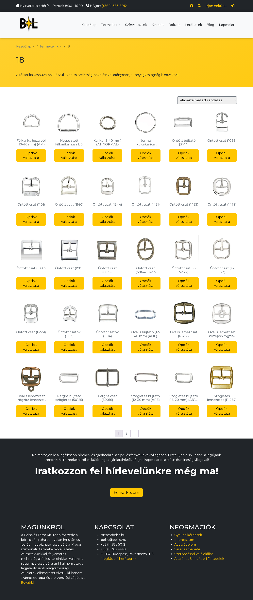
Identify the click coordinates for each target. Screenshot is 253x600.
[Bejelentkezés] (233, 6)
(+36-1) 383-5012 (114, 6)
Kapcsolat (226, 25)
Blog (210, 25)
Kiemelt (158, 25)
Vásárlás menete (187, 549)
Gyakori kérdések (188, 535)
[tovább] (27, 582)
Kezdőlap (88, 25)
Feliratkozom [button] (126, 492)
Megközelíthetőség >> (118, 559)
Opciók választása (31, 155)
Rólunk (174, 25)
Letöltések (193, 25)
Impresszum (184, 540)
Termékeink (110, 25)
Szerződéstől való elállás (193, 554)
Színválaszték (136, 25)
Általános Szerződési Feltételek (199, 559)
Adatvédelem (185, 544)
